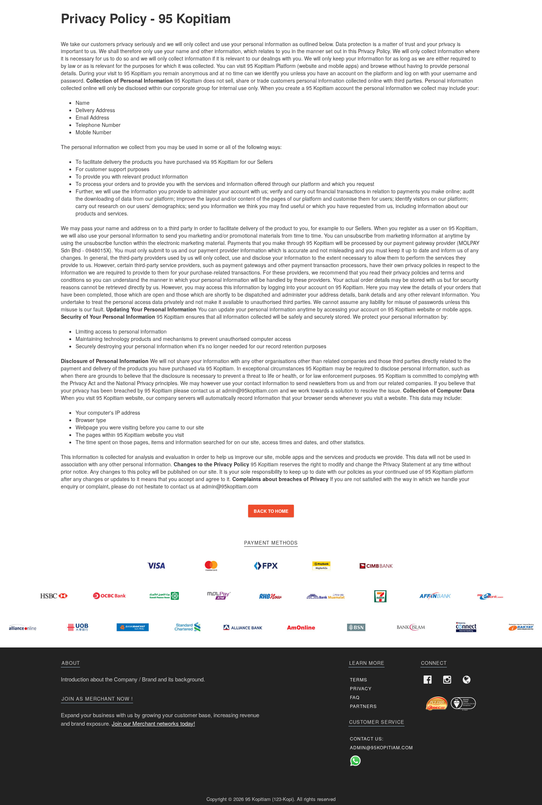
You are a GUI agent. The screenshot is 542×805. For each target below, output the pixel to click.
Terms (358, 679)
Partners (363, 706)
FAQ (354, 697)
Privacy (361, 688)
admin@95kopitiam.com (381, 747)
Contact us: (366, 738)
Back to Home (271, 511)
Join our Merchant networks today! (153, 723)
